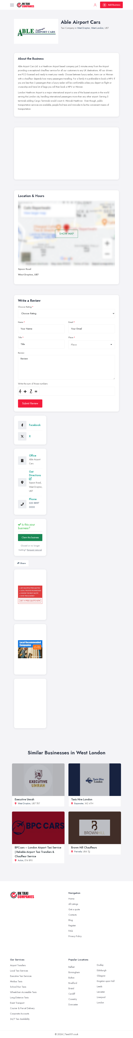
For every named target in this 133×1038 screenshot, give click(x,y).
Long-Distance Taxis (19, 997)
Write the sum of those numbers (33, 383)
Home (71, 898)
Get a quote (74, 909)
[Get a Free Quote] (30, 595)
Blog (70, 920)
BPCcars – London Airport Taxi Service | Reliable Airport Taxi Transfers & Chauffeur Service (38, 852)
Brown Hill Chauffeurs (84, 847)
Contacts (72, 914)
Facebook (35, 425)
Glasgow (101, 975)
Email (70, 322)
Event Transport (17, 1003)
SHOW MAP (66, 234)
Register (72, 925)
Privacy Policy (75, 936)
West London (97, 28)
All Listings (73, 904)
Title (20, 337)
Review (21, 352)
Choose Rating (25, 306)
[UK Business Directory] (30, 649)
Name (20, 322)
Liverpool (101, 997)
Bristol (71, 988)
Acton (20, 860)
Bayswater (79, 803)
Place (70, 337)
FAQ (70, 930)
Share (23, 563)
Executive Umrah (24, 799)
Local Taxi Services (19, 970)
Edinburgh (101, 970)
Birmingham (74, 972)
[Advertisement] (66, 154)
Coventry (72, 999)
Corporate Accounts (19, 1013)
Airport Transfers (18, 965)
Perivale (78, 851)
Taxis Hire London (81, 799)
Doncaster (73, 1004)
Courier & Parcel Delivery (22, 1008)
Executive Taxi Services (20, 976)
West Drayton (83, 28)
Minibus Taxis (16, 981)
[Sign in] (95, 5)
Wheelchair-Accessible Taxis (23, 992)
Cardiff (71, 993)
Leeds (99, 986)
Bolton (71, 977)
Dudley (100, 965)
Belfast (71, 967)
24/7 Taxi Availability (20, 1019)
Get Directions (35, 473)
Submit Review (30, 403)
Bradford (72, 983)
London (100, 1002)
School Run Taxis (18, 986)
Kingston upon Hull (106, 981)
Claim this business (30, 537)
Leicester (101, 991)
